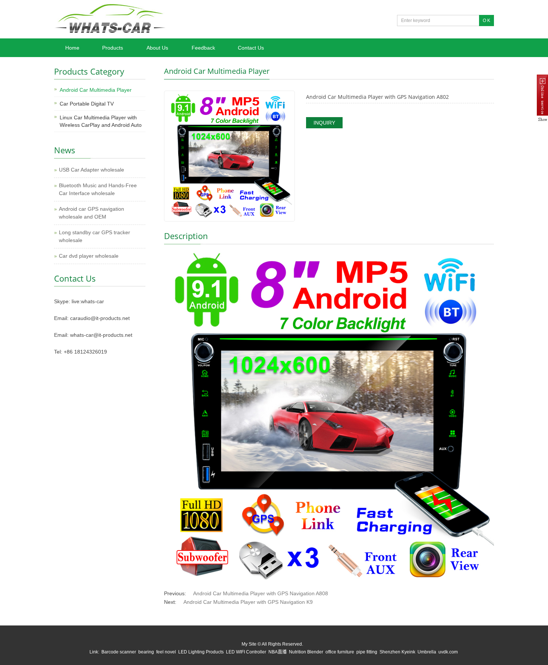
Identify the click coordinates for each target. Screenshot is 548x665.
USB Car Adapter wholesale (91, 170)
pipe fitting (366, 652)
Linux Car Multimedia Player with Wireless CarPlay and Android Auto (101, 121)
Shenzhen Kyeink (397, 652)
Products (112, 48)
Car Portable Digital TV (87, 104)
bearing (146, 652)
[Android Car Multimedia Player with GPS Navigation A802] (229, 156)
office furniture (339, 652)
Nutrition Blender (306, 652)
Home (72, 48)
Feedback (203, 48)
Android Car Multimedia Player (96, 90)
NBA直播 (277, 652)
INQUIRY (324, 123)
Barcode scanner (118, 652)
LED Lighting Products (201, 652)
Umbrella (427, 652)
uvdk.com (448, 652)
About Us (157, 48)
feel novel (166, 652)
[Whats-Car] (110, 34)
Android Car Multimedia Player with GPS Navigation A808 (260, 593)
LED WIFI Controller (246, 652)
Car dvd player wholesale (89, 256)
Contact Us (251, 48)
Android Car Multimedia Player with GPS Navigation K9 (248, 602)
